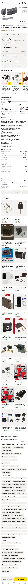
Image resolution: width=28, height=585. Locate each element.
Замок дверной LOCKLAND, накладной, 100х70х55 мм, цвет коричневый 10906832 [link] (7, 265)
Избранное (14, 583)
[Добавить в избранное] (22, 3)
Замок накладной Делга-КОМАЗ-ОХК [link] (16, 89)
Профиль (25, 583)
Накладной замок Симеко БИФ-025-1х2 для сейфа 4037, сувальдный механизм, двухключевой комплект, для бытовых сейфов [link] (7, 312)
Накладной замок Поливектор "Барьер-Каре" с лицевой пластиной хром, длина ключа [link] (7, 337)
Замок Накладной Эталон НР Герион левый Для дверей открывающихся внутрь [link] (20, 359)
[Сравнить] (20, 3)
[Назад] (3, 3)
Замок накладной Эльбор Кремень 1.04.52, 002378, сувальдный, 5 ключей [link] (20, 265)
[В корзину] (9, 83)
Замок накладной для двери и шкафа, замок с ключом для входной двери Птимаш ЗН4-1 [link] (7, 243)
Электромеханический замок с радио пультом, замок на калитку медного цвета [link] (20, 428)
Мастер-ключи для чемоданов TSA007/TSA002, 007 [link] (20, 219)
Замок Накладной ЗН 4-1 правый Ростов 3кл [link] (20, 288)
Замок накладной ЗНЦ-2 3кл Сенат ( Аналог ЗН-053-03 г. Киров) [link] (20, 243)
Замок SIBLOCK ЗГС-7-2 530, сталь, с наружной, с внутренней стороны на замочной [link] (20, 337)
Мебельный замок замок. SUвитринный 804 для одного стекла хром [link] (7, 405)
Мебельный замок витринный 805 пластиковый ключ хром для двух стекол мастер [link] (20, 382)
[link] (6, 447)
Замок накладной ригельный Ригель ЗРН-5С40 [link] (6, 89)
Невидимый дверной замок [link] (7, 219)
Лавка (8, 583)
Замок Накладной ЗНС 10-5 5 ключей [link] (7, 359)
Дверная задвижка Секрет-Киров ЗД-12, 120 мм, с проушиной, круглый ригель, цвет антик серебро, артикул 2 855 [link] (20, 405)
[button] (14, 35)
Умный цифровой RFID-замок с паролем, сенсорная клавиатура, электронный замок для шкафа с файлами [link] (7, 288)
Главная (3, 583)
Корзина (19, 583)
